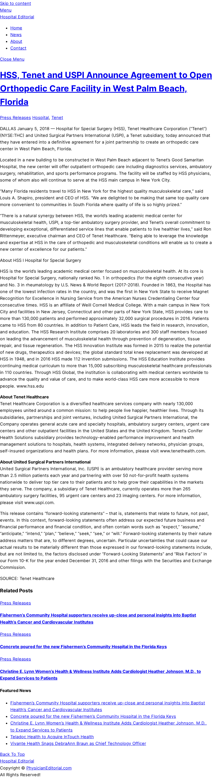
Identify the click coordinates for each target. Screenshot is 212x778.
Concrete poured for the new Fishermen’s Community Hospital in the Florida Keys (83, 646)
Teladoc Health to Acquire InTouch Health (52, 736)
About (16, 41)
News (16, 34)
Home (16, 27)
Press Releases (15, 117)
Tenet (57, 117)
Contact (18, 48)
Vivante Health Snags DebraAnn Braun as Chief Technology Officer (78, 743)
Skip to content (15, 3)
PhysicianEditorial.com (49, 768)
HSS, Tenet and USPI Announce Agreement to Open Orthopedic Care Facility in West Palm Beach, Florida (106, 88)
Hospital (40, 117)
